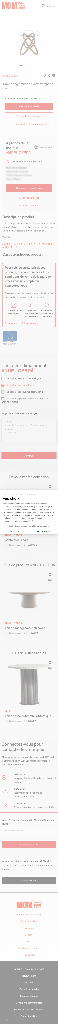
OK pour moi (43, 531)
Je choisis (14, 531)
